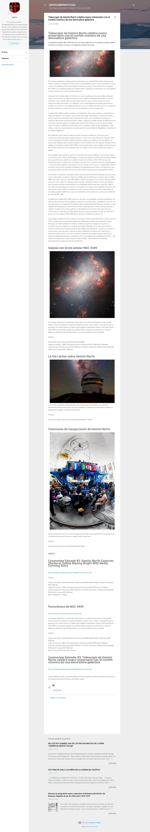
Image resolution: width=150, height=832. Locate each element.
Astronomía (57, 690)
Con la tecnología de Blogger (91, 823)
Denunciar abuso (7, 65)
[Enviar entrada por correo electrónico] (53, 686)
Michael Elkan (94, 826)
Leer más (112, 763)
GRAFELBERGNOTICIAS (62, 4)
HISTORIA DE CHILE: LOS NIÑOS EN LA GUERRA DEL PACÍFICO (74, 770)
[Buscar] (133, 5)
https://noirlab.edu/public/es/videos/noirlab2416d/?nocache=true (70, 669)
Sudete (14, 17)
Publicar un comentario (58, 698)
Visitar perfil (14, 43)
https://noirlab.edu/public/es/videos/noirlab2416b (64, 613)
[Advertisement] (128, 43)
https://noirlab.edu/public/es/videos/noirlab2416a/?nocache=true (70, 573)
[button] (115, 17)
